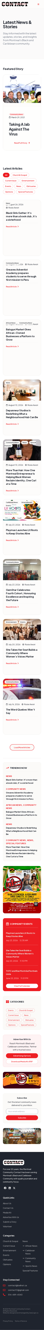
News (18, 186)
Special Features (25, 192)
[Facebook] (5, 1188)
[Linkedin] (9, 1188)
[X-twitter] (14, 1188)
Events (8, 186)
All (6, 175)
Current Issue (10, 181)
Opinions (9, 192)
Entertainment (28, 181)
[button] (22, 747)
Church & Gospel (20, 175)
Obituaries (31, 186)
